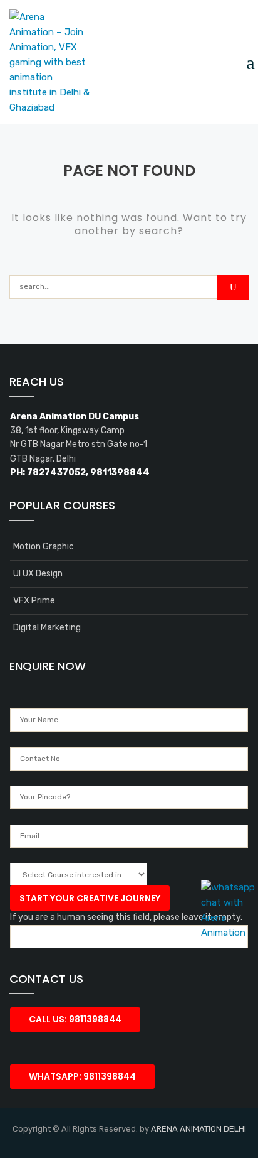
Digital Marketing (47, 627)
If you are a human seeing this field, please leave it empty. (126, 917)
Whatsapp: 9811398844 (82, 1076)
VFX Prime (34, 600)
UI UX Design (38, 573)
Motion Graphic (43, 546)
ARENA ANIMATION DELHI (198, 1129)
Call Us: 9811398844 (75, 1019)
